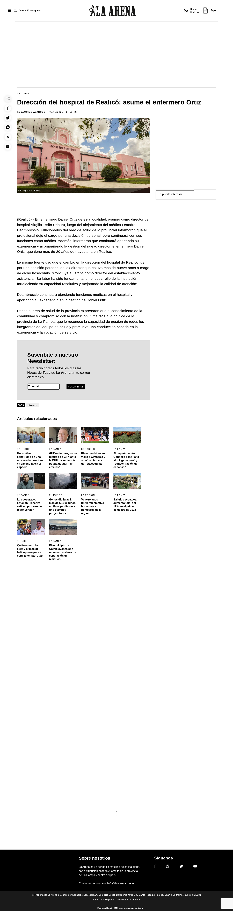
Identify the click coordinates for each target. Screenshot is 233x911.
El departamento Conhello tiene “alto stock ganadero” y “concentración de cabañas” (126, 460)
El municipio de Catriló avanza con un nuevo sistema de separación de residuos (62, 552)
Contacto (135, 899)
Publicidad (122, 899)
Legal (96, 899)
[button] (8, 108)
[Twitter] (181, 867)
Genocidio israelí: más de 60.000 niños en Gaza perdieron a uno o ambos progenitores (62, 506)
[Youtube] (195, 867)
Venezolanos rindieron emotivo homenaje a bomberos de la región (92, 506)
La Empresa (107, 899)
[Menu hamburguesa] (9, 10)
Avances (32, 405)
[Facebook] (155, 867)
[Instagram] (167, 867)
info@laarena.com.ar (120, 883)
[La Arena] (112, 10)
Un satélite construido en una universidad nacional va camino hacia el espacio (30, 460)
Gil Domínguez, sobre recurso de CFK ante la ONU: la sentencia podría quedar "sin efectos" (63, 460)
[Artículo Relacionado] (31, 435)
